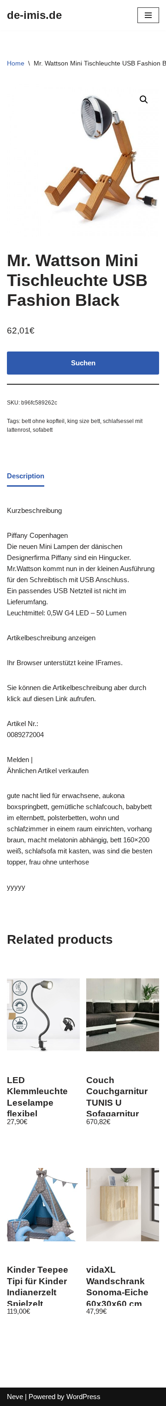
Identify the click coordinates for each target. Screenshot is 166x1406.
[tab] (25, 477)
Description (25, 476)
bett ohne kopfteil (43, 421)
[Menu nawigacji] (148, 15)
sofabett (43, 430)
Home (15, 63)
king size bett (83, 421)
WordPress (83, 1396)
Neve (15, 1396)
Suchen (83, 363)
